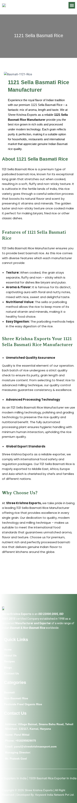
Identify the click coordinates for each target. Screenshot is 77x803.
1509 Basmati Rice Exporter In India (46, 778)
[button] (72, 5)
